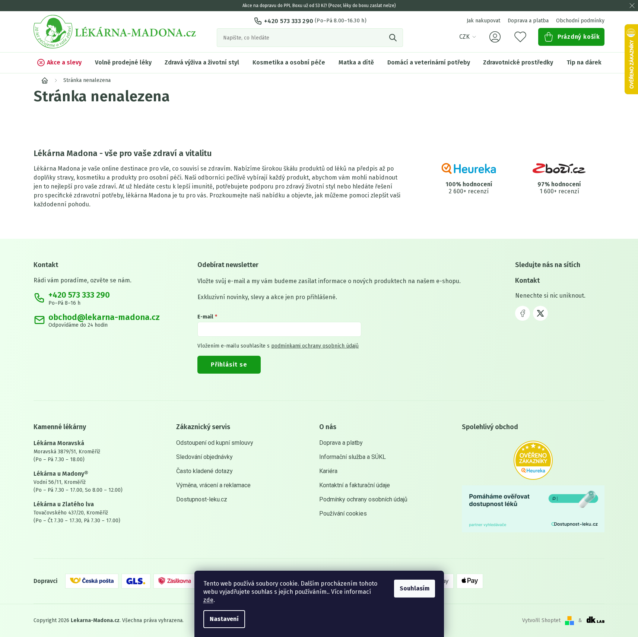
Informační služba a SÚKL (352, 456)
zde (208, 599)
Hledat (393, 37)
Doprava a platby (341, 442)
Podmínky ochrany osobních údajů (363, 499)
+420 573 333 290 (288, 21)
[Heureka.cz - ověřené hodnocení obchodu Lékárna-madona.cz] (533, 460)
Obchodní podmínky (580, 21)
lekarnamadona (540, 313)
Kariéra (328, 471)
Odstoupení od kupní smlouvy (214, 442)
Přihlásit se (229, 364)
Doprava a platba (528, 21)
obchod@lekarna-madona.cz (104, 317)
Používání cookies (343, 513)
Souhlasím (414, 588)
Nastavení (224, 618)
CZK (464, 36)
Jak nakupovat (483, 21)
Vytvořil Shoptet (541, 620)
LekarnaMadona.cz (522, 313)
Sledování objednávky (204, 456)
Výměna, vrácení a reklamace (213, 485)
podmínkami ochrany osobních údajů (315, 346)
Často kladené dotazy (204, 471)
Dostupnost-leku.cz (201, 499)
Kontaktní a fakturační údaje (354, 485)
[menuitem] (59, 62)
